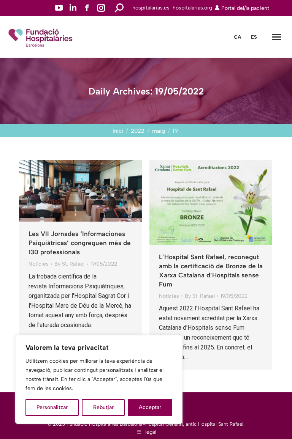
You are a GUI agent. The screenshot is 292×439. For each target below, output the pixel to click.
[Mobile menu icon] (276, 37)
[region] (98, 379)
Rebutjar (103, 407)
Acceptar (150, 407)
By (69, 264)
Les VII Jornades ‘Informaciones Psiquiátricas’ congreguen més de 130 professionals (80, 243)
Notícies (39, 264)
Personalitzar (52, 407)
